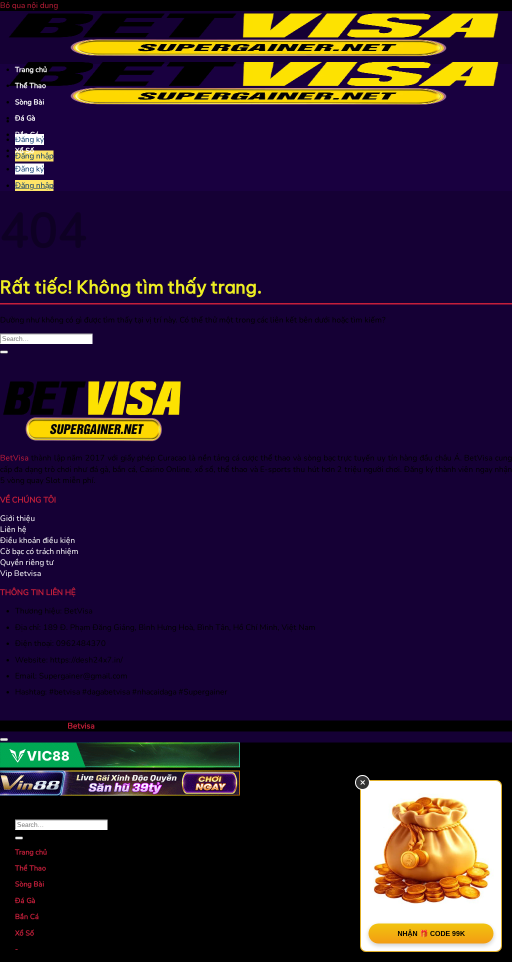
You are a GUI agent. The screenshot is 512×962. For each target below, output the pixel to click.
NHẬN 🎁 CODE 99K (431, 934)
